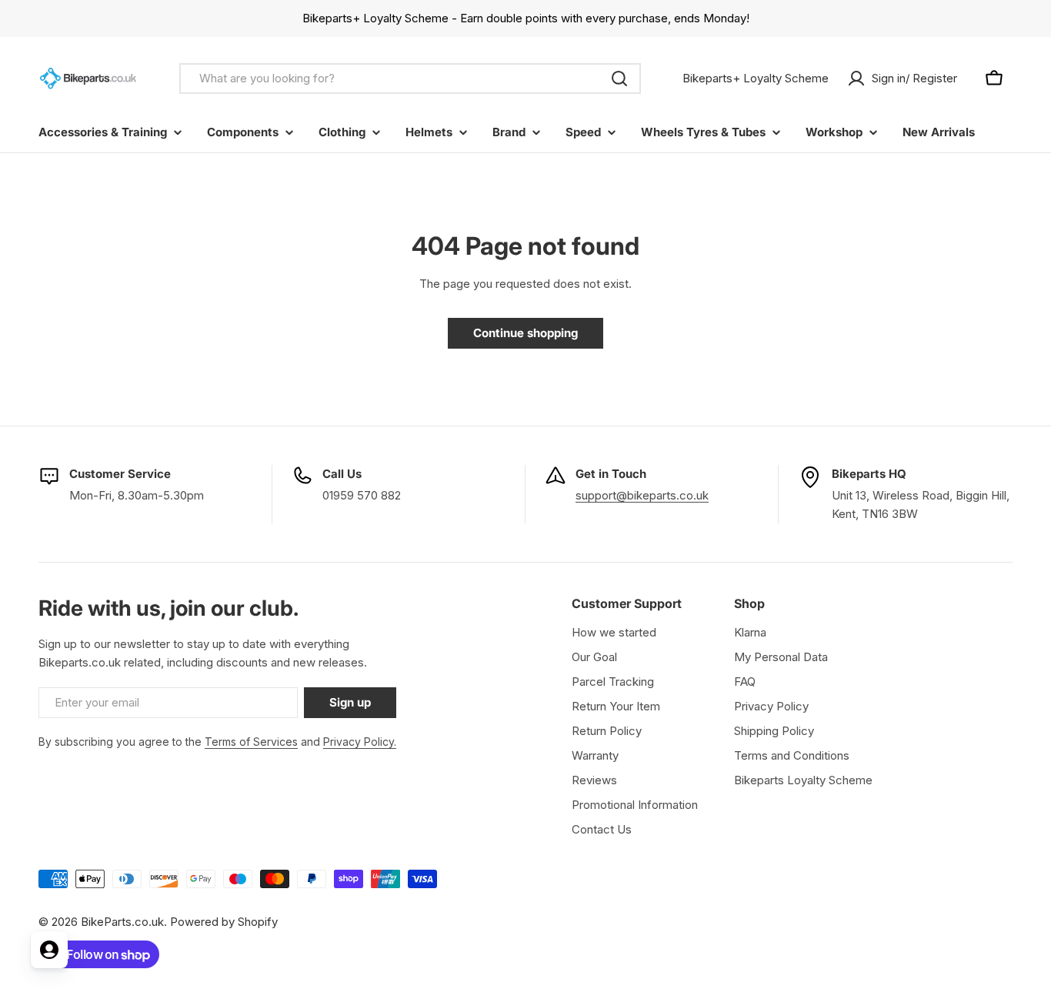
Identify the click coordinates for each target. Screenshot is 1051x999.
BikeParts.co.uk (122, 921)
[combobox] (410, 78)
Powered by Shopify (224, 921)
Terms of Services (251, 741)
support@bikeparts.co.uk (642, 495)
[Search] (619, 78)
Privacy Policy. (359, 741)
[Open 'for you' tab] (49, 949)
